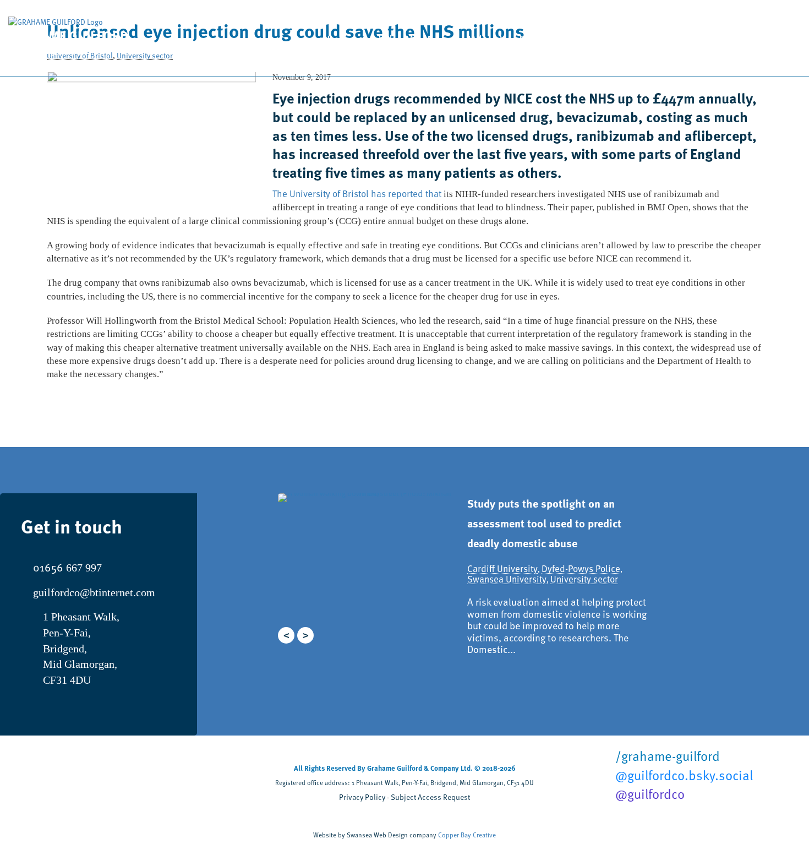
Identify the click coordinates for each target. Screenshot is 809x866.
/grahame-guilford (666, 756)
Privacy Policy (362, 797)
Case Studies (594, 39)
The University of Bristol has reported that (356, 193)
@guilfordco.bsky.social (682, 775)
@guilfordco (648, 794)
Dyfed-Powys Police (581, 569)
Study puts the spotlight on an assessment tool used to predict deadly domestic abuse (544, 523)
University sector (584, 579)
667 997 (67, 568)
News (669, 39)
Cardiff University (502, 569)
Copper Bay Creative (467, 835)
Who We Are (411, 39)
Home (338, 39)
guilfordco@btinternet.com (94, 592)
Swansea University (506, 579)
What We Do (501, 39)
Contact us (751, 41)
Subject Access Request (430, 797)
